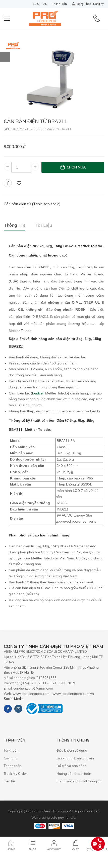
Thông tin (14, 225)
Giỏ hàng (11, 758)
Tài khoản (11, 750)
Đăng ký (98, 4)
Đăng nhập (84, 4)
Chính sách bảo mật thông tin (79, 781)
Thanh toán (59, 4)
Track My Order (15, 774)
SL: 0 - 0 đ (40, 4)
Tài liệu (43, 225)
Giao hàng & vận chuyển (75, 758)
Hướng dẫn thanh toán (74, 774)
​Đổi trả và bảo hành (72, 766)
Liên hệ (9, 781)
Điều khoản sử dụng (72, 750)
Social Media (14, 699)
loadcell (38, 393)
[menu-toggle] (7, 18)
